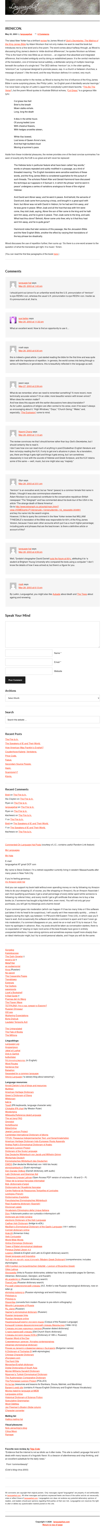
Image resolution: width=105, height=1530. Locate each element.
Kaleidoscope (12, 953)
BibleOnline (11, 1128)
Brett (7, 794)
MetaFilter (10, 962)
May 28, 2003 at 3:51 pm (30, 483)
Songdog (9, 949)
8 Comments (43, 34)
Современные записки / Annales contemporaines (29, 1341)
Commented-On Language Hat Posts (23, 844)
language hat (25, 282)
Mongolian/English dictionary (19, 1364)
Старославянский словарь (18, 1331)
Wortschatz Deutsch (15, 1157)
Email (57, 662)
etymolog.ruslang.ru (14, 1292)
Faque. (8, 759)
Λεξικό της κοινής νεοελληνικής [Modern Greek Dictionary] (35, 1259)
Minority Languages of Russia (19, 1305)
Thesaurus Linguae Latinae (18, 1177)
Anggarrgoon (11, 1047)
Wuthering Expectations (16, 1015)
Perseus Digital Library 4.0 (18, 1249)
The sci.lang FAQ (13, 1118)
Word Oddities (12, 1403)
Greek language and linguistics (20, 1256)
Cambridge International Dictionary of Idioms (26, 1134)
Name (57, 653)
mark (21, 584)
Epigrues (9, 982)
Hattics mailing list (14, 1419)
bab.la (8, 1101)
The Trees (82, 594)
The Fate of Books (14, 1031)
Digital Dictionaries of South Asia (21, 1367)
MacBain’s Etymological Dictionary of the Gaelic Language (33, 1226)
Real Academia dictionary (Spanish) (22, 1203)
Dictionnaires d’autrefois (17, 1197)
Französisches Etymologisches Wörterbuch (26, 1200)
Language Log (12, 1043)
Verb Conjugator (13, 1236)
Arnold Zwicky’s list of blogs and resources (25, 1085)
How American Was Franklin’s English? (24, 747)
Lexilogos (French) (14, 1193)
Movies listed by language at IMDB (22, 1390)
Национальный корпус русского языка (24, 1321)
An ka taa (9, 1384)
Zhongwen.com (12, 1357)
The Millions (11, 1035)
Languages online (14, 1394)
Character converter (14, 1410)
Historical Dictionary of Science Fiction (24, 1397)
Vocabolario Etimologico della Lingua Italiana (27, 1210)
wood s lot (10, 959)
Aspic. (8, 768)
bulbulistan (10, 1057)
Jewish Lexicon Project (16, 1131)
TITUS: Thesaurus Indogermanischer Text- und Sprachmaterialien (37, 1138)
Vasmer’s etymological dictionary (21, 1311)
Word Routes (11, 1063)
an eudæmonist (12, 966)
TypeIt (8, 1105)
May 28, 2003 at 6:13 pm (30, 587)
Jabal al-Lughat (12, 1050)
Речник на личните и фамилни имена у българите (30, 1348)
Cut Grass (72, 90)
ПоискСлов (11, 1282)
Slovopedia (10, 1272)
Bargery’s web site (14, 1387)
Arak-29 (9, 1233)
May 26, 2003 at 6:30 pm (30, 350)
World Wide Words (14, 1239)
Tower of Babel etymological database (23, 1246)
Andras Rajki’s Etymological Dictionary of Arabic (28, 1144)
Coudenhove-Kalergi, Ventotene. (21, 751)
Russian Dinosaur (14, 1008)
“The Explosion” (28, 412)
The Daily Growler (14, 956)
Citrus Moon (11, 1431)
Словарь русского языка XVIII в (21, 1334)
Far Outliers (10, 985)
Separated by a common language (22, 1073)
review (43, 40)
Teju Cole (35, 1448)
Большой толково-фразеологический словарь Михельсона (35, 1325)
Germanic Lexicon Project (17, 1147)
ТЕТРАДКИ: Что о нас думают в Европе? (26, 1005)
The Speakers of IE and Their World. (22, 743)
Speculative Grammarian (17, 1400)
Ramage (9, 1434)
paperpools (10, 989)
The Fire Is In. (11, 739)
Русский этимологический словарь (22, 1285)
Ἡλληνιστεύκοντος (15, 1060)
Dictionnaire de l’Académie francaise (23, 1187)
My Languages (12, 850)
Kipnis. (8, 776)
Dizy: (7, 1213)
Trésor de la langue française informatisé (25, 1180)
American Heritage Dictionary (19, 1092)
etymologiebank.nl (14, 1167)
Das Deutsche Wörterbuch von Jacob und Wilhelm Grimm (33, 1154)
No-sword (10, 972)
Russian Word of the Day (17, 1338)
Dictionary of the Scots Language (21, 1151)
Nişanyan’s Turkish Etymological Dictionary (26, 1374)
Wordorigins (11, 1111)
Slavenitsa (10, 1302)
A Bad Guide (11, 995)
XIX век (9, 1012)
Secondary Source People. (18, 763)
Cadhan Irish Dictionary (16, 1223)
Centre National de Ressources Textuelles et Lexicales (31, 1190)
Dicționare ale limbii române (18, 1216)
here (56, 253)
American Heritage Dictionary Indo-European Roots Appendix (35, 1141)
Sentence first (11, 1066)
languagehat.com (11, 8)
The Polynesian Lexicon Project (20, 1380)
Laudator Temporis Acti (16, 1022)
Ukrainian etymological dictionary (21, 1344)
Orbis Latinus (11, 1269)
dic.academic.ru (13, 1279)
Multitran (9, 1088)
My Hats (9, 855)
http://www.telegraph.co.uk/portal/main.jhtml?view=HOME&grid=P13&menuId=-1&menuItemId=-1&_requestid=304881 (45, 508)
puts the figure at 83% (60, 558)
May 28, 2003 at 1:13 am (30, 434)
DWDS (8, 1164)
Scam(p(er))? (11, 772)
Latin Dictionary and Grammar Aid (21, 1174)
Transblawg (11, 979)
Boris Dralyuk (11, 1018)
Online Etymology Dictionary (19, 1243)
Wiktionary (10, 1098)
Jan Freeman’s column (23, 1407)
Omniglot (9, 1121)
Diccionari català (13, 1206)
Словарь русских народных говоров (23, 1328)
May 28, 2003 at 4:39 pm (30, 551)
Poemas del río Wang (15, 999)
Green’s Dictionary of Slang (18, 1095)
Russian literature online (17, 1318)
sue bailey (24, 318)
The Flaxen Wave (13, 1002)
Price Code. (11, 755)
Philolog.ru (10, 1298)
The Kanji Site (12, 1361)
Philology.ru (11, 1295)
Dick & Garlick (12, 1053)
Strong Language (13, 1076)
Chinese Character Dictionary (19, 1354)
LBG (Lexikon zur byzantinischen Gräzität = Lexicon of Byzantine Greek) (40, 1266)
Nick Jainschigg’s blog (16, 1427)
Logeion (9, 1252)
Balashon (9, 1070)
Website (58, 671)
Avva (8, 969)
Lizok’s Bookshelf (13, 992)
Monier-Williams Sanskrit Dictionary (22, 1371)
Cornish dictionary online (17, 1229)
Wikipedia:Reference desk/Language (23, 1115)
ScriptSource (11, 1124)
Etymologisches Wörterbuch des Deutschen (26, 1161)
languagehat (26, 34)
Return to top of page (53, 1524)
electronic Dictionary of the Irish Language (25, 1220)
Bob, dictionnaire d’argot (17, 1183)
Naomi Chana (25, 431)
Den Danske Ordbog (15, 1170)
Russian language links (16, 1315)
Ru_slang (10, 1308)
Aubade (56, 594)
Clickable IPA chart (14, 1108)
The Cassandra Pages (16, 976)
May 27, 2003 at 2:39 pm (30, 386)
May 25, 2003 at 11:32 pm (31, 321)
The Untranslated (13, 1028)
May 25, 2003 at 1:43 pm (30, 286)
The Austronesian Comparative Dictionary (25, 1377)
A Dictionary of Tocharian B (18, 1351)
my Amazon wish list (15, 881)
